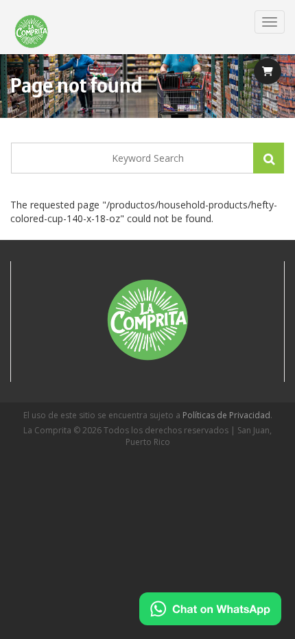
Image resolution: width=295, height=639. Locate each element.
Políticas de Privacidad (226, 415)
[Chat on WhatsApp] (210, 608)
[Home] (31, 32)
